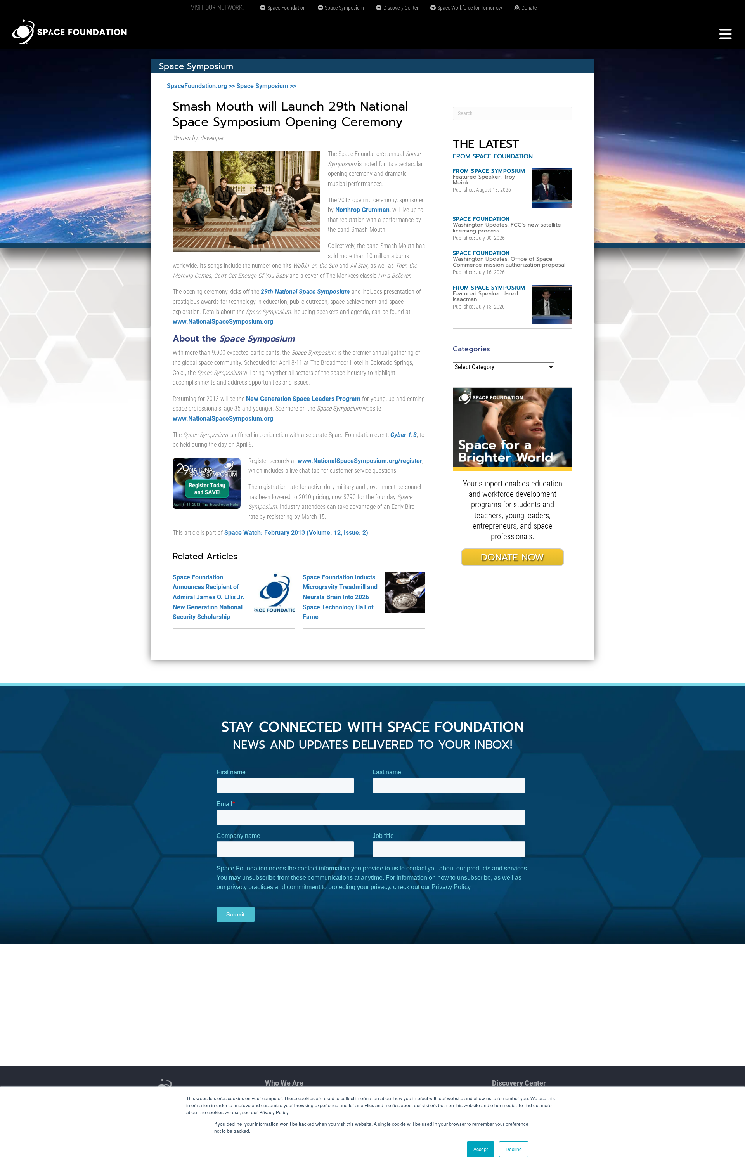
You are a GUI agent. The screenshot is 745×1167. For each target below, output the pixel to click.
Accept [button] (480, 1149)
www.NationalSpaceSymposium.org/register (360, 461)
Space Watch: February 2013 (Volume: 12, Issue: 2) (296, 532)
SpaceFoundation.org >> (201, 86)
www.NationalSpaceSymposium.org (223, 321)
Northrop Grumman (362, 209)
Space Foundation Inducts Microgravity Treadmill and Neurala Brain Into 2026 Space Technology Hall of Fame (340, 597)
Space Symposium (344, 8)
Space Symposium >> (266, 86)
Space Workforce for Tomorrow (469, 8)
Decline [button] (514, 1149)
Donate (528, 8)
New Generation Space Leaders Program (303, 398)
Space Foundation (286, 8)
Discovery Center (400, 8)
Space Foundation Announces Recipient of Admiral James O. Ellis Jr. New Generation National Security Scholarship (208, 597)
